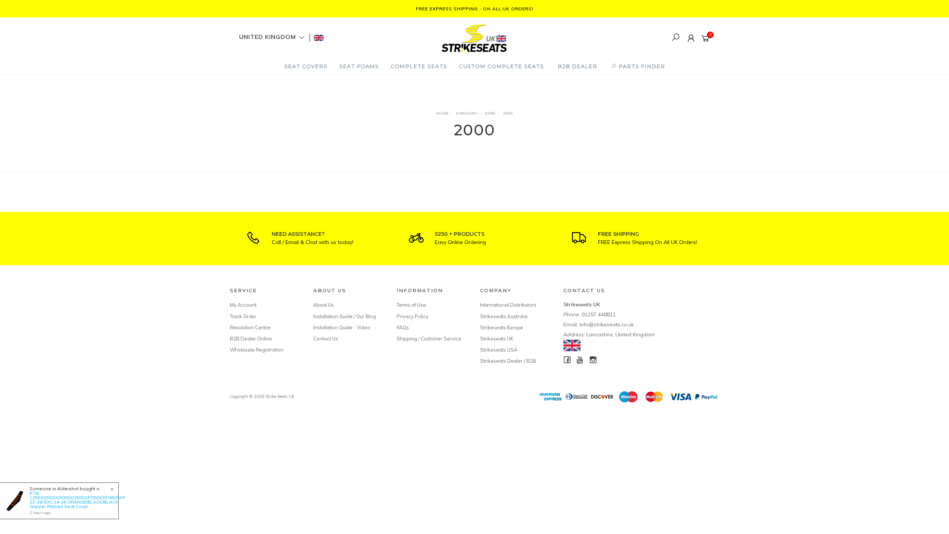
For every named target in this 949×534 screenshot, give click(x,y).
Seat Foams (359, 66)
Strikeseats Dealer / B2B (508, 361)
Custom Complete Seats (501, 66)
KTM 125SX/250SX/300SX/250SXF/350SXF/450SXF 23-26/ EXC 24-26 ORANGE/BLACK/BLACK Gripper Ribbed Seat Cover (77, 499)
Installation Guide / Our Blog (344, 316)
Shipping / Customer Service (429, 339)
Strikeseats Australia (504, 316)
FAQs (403, 327)
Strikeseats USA (499, 350)
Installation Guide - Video (341, 327)
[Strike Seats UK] (474, 37)
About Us (323, 305)
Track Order (243, 316)
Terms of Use (411, 305)
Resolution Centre (250, 327)
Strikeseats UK (496, 339)
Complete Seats (419, 66)
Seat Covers (305, 66)
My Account (243, 305)
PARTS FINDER (641, 66)
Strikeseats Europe (501, 327)
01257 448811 (599, 314)
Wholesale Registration (257, 350)
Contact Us (325, 339)
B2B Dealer (577, 66)
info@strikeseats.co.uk (606, 324)
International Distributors (508, 305)
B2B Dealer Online (251, 339)
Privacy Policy (413, 316)
